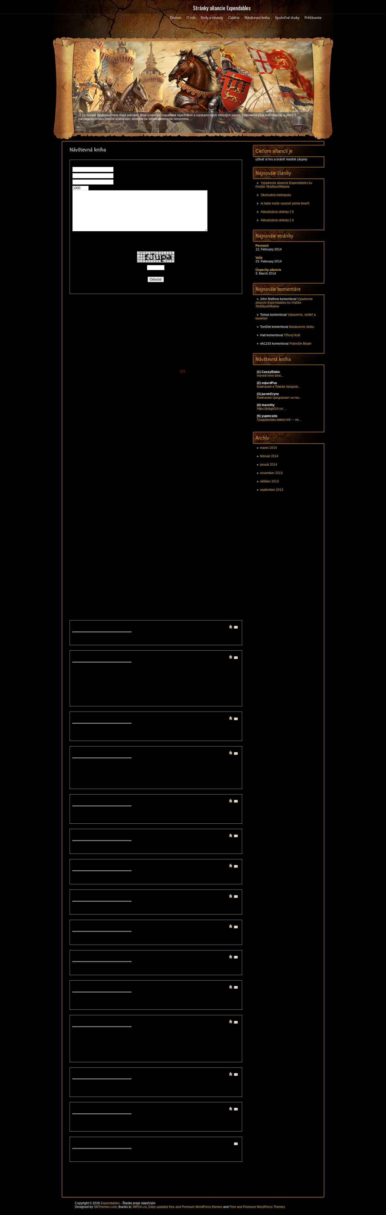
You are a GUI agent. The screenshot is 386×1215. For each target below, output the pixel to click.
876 (202, 466)
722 (175, 438)
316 (136, 362)
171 (169, 334)
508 (84, 400)
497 (176, 395)
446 (169, 386)
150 (195, 329)
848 (182, 461)
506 (235, 395)
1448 (122, 603)
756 (235, 442)
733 (84, 442)
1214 (198, 542)
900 (195, 471)
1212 (181, 542)
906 (235, 471)
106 (235, 320)
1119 (232, 518)
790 (130, 452)
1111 (169, 518)
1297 (97, 565)
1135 (200, 523)
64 (189, 315)
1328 (198, 570)
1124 (111, 523)
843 (149, 461)
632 (77, 423)
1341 (147, 575)
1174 (192, 532)
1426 (223, 594)
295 (162, 357)
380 (228, 372)
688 (116, 433)
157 (77, 334)
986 (105, 490)
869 (156, 466)
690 (130, 433)
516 (136, 400)
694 (156, 433)
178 (215, 334)
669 (156, 428)
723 (182, 438)
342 (143, 367)
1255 (223, 551)
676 (202, 428)
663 (116, 428)
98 (185, 320)
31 (199, 310)
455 (228, 386)
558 (84, 409)
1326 (181, 570)
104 (222, 320)
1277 (88, 560)
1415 (130, 594)
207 (77, 343)
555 (228, 405)
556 (235, 405)
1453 (164, 603)
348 (182, 367)
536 (103, 405)
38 (232, 310)
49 (118, 315)
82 (109, 320)
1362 (164, 579)
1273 (214, 556)
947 (176, 480)
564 (123, 409)
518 (149, 400)
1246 (147, 551)
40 (75, 315)
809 (90, 457)
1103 (104, 518)
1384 (189, 584)
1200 (80, 542)
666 (136, 428)
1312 (223, 565)
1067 (122, 509)
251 (202, 348)
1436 (147, 598)
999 (191, 490)
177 (208, 334)
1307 (181, 565)
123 (181, 324)
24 (166, 310)
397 (176, 376)
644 (156, 423)
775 (195, 447)
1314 (80, 570)
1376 (122, 584)
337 (110, 367)
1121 (86, 523)
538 (116, 405)
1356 (114, 579)
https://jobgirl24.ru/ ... (271, 409)
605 (228, 414)
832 (77, 461)
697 (176, 433)
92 (157, 320)
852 (208, 461)
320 (162, 362)
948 (182, 480)
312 (110, 362)
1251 (189, 551)
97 (180, 320)
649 (189, 423)
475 (195, 390)
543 (149, 405)
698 (182, 433)
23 (162, 310)
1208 (148, 542)
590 (130, 414)
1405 (206, 589)
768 (149, 447)
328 (215, 362)
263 (116, 353)
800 (195, 452)
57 (156, 315)
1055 (181, 504)
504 (222, 395)
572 (176, 409)
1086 (122, 513)
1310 (206, 565)
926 (202, 475)
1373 (97, 584)
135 (97, 329)
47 (109, 315)
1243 (122, 551)
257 (77, 353)
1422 (189, 594)
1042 (231, 499)
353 (215, 367)
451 (202, 386)
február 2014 (269, 456)
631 (234, 419)
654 (222, 423)
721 (169, 438)
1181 (86, 537)
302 (208, 357)
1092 (172, 513)
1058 (206, 504)
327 (208, 362)
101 (202, 320)
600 (195, 414)
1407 (223, 589)
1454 (172, 603)
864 (123, 466)
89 (142, 320)
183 (84, 338)
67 (203, 315)
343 (149, 367)
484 (90, 395)
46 (104, 315)
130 (226, 324)
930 (228, 475)
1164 (111, 532)
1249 (172, 551)
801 (202, 452)
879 (222, 466)
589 (123, 414)
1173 (184, 532)
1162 (94, 532)
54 (142, 315)
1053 (164, 504)
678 (215, 428)
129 (220, 324)
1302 (139, 565)
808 (84, 457)
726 (202, 438)
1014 (156, 494)
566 (136, 409)
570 (162, 409)
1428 (80, 598)
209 (90, 343)
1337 (114, 575)
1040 (214, 499)
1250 (181, 551)
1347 (198, 575)
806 (235, 452)
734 (90, 442)
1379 (147, 584)
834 (90, 461)
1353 (88, 579)
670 (162, 428)
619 (156, 419)
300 (195, 357)
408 (84, 381)
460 (97, 390)
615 (129, 419)
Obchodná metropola (276, 195)
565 (130, 409)
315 (129, 362)
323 (182, 362)
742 (143, 442)
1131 (168, 523)
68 (208, 315)
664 (123, 428)
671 (169, 428)
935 (97, 480)
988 (118, 490)
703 (215, 433)
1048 (122, 504)
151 (202, 329)
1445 (223, 598)
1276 (80, 560)
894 (156, 471)
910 (97, 475)
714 (123, 438)
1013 (147, 494)
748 (182, 442)
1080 (231, 509)
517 (142, 400)
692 (143, 433)
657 (77, 428)
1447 (114, 603)
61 (175, 315)
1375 (114, 584)
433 (84, 386)
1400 (164, 589)
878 (215, 466)
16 (129, 310)
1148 (143, 527)
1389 (231, 584)
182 (77, 338)
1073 (172, 509)
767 (143, 447)
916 (136, 475)
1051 (147, 504)
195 (162, 338)
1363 (172, 579)
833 (84, 461)
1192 (176, 537)
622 (175, 419)
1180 (78, 537)
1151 (168, 527)
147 (176, 329)
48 (113, 315)
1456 (189, 603)
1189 (151, 537)
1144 (111, 527)
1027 (105, 499)
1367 (206, 579)
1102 (96, 518)
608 (84, 419)
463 (116, 390)
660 (97, 428)
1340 (139, 575)
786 (103, 452)
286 (103, 357)
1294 (231, 560)
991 (138, 490)
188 (116, 338)
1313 (231, 565)
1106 (129, 518)
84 (119, 320)
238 (116, 348)
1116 (208, 518)
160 (97, 334)
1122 (94, 523)
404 (222, 376)
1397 (139, 589)
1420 (172, 594)
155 (228, 329)
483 (84, 395)
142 (143, 329)
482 (77, 395)
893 (149, 471)
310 (97, 362)
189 (123, 338)
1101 (88, 518)
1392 (97, 589)
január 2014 (268, 464)
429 (221, 381)
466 (136, 390)
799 (189, 452)
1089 (147, 513)
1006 (89, 494)
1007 (97, 494)
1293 (223, 560)
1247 (156, 551)
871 (169, 466)
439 (123, 386)
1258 (88, 556)
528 (215, 400)
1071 (156, 509)
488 (116, 395)
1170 (160, 532)
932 (77, 480)
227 (208, 343)
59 (165, 315)
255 (228, 348)
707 (77, 438)
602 (208, 414)
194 (156, 338)
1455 (181, 603)
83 (114, 320)
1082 (88, 513)
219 (156, 343)
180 (228, 334)
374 (189, 372)
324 (188, 362)
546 (169, 405)
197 (176, 338)
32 (204, 310)
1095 (198, 513)
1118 (224, 518)
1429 (88, 598)
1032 (147, 499)
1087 (130, 513)
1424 (206, 594)
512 (110, 400)
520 (162, 400)
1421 (181, 594)
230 (228, 343)
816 (136, 457)
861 (103, 466)
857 (77, 466)
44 (94, 315)
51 (127, 315)
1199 (233, 537)
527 (208, 400)
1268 (172, 556)
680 (228, 428)
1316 (97, 570)
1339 (130, 575)
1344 (172, 575)
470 (162, 390)
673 (182, 428)
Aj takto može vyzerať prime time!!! (284, 203)
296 (169, 357)
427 (208, 381)
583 (84, 414)
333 (84, 367)
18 (138, 310)
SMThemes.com (105, 1207)
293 (149, 357)
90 (147, 320)
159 (90, 334)
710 (97, 438)
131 (233, 324)
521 (169, 400)
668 (149, 428)
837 (110, 461)
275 (195, 353)
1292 (214, 560)
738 (116, 442)
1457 (198, 603)
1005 (80, 494)
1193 (184, 537)
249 (189, 348)
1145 (119, 527)
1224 (122, 546)
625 (195, 419)
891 (136, 471)
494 (156, 395)
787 (110, 452)
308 (84, 362)
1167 (135, 532)
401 (202, 376)
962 (110, 485)
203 (215, 338)
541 (136, 405)
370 (162, 372)
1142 (94, 527)
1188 (143, 537)
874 (189, 466)
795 (162, 452)
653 (215, 423)
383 (84, 376)
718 (149, 438)
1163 (103, 532)
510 (97, 400)
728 (215, 438)
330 (228, 362)
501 (202, 395)
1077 (206, 509)
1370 (231, 579)
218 (149, 343)
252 (208, 348)
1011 (130, 494)
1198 (225, 537)
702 (208, 433)
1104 (112, 518)
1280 (114, 560)
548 (182, 405)
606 (235, 414)
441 (136, 386)
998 (184, 490)
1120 (78, 523)
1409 (80, 594)
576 (202, 409)
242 (143, 348)
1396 (130, 589)
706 (235, 433)
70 (217, 315)
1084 (105, 513)
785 (97, 452)
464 (123, 390)
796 (169, 452)
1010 (122, 494)
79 (95, 320)
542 (143, 405)
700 (195, 433)
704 (222, 433)
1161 (86, 532)
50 (123, 315)
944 (156, 480)
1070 (147, 509)
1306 (173, 565)
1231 (181, 546)
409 (90, 381)
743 (149, 442)
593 (149, 414)
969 (156, 485)
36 (223, 310)
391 (136, 376)
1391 (88, 589)
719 (156, 438)
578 (215, 409)
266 (136, 353)
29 (190, 310)
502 (208, 395)
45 (99, 315)
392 (143, 376)
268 (149, 353)
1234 (206, 546)
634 (90, 423)
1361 (156, 579)
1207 (139, 542)
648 (182, 423)
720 (162, 438)
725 (195, 438)
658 (84, 428)
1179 (233, 532)
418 (149, 381)
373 (183, 372)
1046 (105, 504)
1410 (89, 594)
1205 (122, 542)
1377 (130, 584)
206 (235, 338)
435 (97, 386)
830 (228, 457)
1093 (181, 513)
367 (143, 372)
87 (133, 320)
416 (136, 381)
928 (215, 475)
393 (149, 376)
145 (162, 329)
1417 (147, 594)
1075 (189, 509)
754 (222, 442)
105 (228, 320)
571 (169, 409)
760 (97, 447)
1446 (231, 598)
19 (143, 310)
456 (235, 386)
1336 (105, 575)
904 (222, 471)
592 (143, 414)
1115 (200, 518)
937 (110, 480)
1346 (189, 575)
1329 (206, 570)
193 (149, 338)
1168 (143, 532)
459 (90, 390)
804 (222, 452)
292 (143, 357)
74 (236, 315)
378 (215, 372)
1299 (114, 565)
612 (110, 419)
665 (130, 428)
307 (77, 362)
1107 (137, 518)
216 (136, 343)
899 (189, 471)
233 (84, 348)
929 (221, 475)
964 (123, 485)
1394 (114, 589)
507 (77, 400)
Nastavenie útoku (301, 327)
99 (190, 320)
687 (110, 433)
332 (77, 367)
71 (222, 315)
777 (208, 447)
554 (222, 405)
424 (188, 381)
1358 (130, 579)
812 (110, 457)
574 (189, 409)
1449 (130, 603)
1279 (105, 560)
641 (136, 423)
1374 (105, 584)
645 (162, 423)
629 (221, 419)
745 (162, 442)
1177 (217, 532)
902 (208, 471)
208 (84, 343)
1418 (156, 594)
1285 (156, 560)
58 (161, 315)
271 (169, 353)
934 (90, 480)
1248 (164, 551)
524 (188, 400)
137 (110, 329)
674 (189, 428)
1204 (114, 542)
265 (130, 353)
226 (202, 343)
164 (123, 334)
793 (149, 452)
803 (215, 452)
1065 (105, 509)
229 (221, 343)
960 (97, 485)
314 (123, 362)
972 (176, 485)
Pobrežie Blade (300, 343)
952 (208, 480)
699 (189, 433)
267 (143, 353)
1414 (122, 594)
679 (222, 428)
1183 (103, 537)
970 (162, 485)
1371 (80, 584)
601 (202, 414)
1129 (151, 523)
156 (235, 329)
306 (235, 357)
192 (143, 338)
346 (169, 367)
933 (84, 480)
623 (182, 419)
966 (136, 485)
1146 (127, 527)
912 (110, 475)
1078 (214, 509)
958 (84, 485)
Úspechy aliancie (268, 270)
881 (235, 466)
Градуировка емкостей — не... (279, 420)
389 (123, 376)
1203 (105, 542)
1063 (88, 509)
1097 (214, 513)
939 (123, 480)
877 (208, 466)
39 (237, 310)
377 (208, 372)
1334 (88, 575)
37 (228, 310)
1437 (156, 598)
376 (202, 372)
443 (149, 386)
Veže (259, 258)
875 (195, 466)
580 (228, 409)
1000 (198, 490)
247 (176, 348)
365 (130, 372)
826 (202, 457)
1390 (80, 589)
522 (175, 400)
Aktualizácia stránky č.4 (277, 220)
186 (103, 338)
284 (90, 357)
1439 (172, 598)
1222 (105, 546)
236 (103, 348)
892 (143, 471)
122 (174, 324)
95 (171, 320)
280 (228, 353)
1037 (189, 499)
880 (228, 466)
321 (169, 362)
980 (228, 485)
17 (133, 310)
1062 (80, 509)
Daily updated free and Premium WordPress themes (185, 1207)
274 (189, 353)
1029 (122, 499)
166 (136, 334)
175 (195, 334)
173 (182, 334)
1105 (120, 518)
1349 (214, 575)
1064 (97, 509)
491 (136, 395)
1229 (164, 546)
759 (90, 447)
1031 (139, 499)
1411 (97, 594)
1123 (103, 523)
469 (156, 390)
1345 (181, 575)
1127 (135, 523)
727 (208, 438)
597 (176, 414)
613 (116, 419)
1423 (198, 594)
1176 (208, 532)
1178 (225, 532)
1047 (114, 504)
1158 (225, 527)
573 (182, 409)
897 (176, 471)
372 (176, 372)
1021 (214, 494)
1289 (189, 560)
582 (77, 414)
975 (195, 485)
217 (142, 343)
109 (92, 324)
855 (228, 461)
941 (136, 480)
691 (136, 433)
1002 (215, 490)
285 (97, 357)
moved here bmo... (270, 375)
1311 (214, 565)
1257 (80, 556)
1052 (156, 504)
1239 (88, 551)
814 (123, 457)
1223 (114, 546)
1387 (214, 584)
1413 (114, 594)
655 (228, 423)
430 (228, 381)
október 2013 (269, 481)
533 (84, 405)
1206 (131, 542)
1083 (97, 513)
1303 (148, 565)
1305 (164, 565)
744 (156, 442)
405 (228, 376)
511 (103, 400)
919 (156, 475)
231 (234, 343)
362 (110, 372)
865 (130, 466)
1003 (223, 490)
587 (110, 414)
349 (189, 367)
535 (97, 405)
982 (79, 490)
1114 (192, 518)
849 (189, 461)
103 (215, 320)
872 (176, 466)
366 (136, 372)
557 (77, 409)
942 (143, 480)
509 (90, 400)
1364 (181, 579)
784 (90, 452)
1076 (198, 509)
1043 (80, 504)
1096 (206, 513)
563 (116, 409)
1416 (139, 594)
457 (77, 390)
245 (162, 348)
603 (215, 414)
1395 (122, 589)
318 (149, 362)
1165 (119, 532)
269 (156, 353)
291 (136, 357)
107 (78, 324)
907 (77, 475)
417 (142, 381)
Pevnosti (262, 246)
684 (90, 433)
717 (142, 438)
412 (110, 381)
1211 (172, 542)
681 (235, 428)
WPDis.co (140, 1207)
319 (156, 362)
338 (116, 367)
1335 (97, 575)
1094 (189, 513)
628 (215, 419)
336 (103, 367)
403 (215, 376)
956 (235, 480)
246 (169, 348)
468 (149, 390)
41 (80, 315)
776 (202, 447)
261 (103, 353)
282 (77, 357)
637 (110, 423)
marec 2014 (268, 448)
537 (110, 405)
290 (130, 357)
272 (176, 353)
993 (151, 490)
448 (182, 386)
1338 (122, 575)
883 (84, 471)
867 (143, 466)
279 (222, 353)
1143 (103, 527)
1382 (172, 584)
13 (114, 310)
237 (110, 348)
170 (162, 334)
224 (188, 343)
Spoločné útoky (287, 17)
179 (222, 334)
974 (189, 485)
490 (130, 395)
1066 (114, 509)
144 (156, 329)
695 (162, 433)
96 (176, 320)
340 (130, 367)
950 (195, 480)
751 (202, 442)
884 (90, 471)
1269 (181, 556)
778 (215, 447)
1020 (206, 494)
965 (130, 485)
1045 (97, 504)
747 (176, 442)
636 (103, 423)
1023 (231, 494)
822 (175, 457)
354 (222, 367)
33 (209, 310)
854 (222, 461)
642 (143, 423)
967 (143, 485)
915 (129, 475)
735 (97, 442)
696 (169, 433)
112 (110, 324)
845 (162, 461)
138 (116, 329)
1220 (88, 546)
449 (189, 386)
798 (182, 452)
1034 (164, 499)
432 (77, 386)
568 (149, 409)
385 (97, 376)
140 (130, 329)
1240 (97, 551)
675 (195, 428)
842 (143, 461)
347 (176, 367)
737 (110, 442)
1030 (130, 499)
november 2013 (271, 473)
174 (189, 334)
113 (116, 324)
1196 (208, 537)
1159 (233, 527)
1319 (122, 570)
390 (130, 376)
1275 (231, 556)
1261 (114, 556)
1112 (177, 518)
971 (169, 485)
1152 (176, 527)
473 (182, 390)
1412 (105, 594)
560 (97, 409)
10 (100, 310)
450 (195, 386)
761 (103, 447)
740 (130, 442)
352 (208, 367)
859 (90, 466)
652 (208, 423)
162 (110, 334)
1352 (80, 579)
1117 (216, 518)
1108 (145, 518)
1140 (78, 527)
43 (90, 315)
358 (84, 372)
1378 (139, 584)
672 (176, 428)
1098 (223, 513)
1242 (114, 551)
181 (235, 334)
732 (77, 442)
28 (185, 310)
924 (188, 475)
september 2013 (271, 490)
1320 (130, 570)
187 (110, 338)
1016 (172, 494)
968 (149, 485)
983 (85, 490)
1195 (200, 537)
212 (110, 343)
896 (169, 471)
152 (208, 329)
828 (215, 457)
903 (215, 471)
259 (90, 353)
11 (105, 310)
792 (143, 452)
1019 (198, 494)
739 (123, 442)
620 (162, 419)
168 (149, 334)
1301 (131, 565)
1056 (189, 504)
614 (123, 419)
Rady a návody (212, 17)
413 (116, 381)
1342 (156, 575)
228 (215, 343)
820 (162, 457)
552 (208, 405)
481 (235, 390)
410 (97, 381)
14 (119, 310)
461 (103, 390)
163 (116, 334)
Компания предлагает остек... (279, 397)
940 (130, 480)
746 (169, 442)
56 (151, 315)
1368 (214, 579)
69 (213, 315)
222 (175, 343)
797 (176, 452)
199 (189, 338)
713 (116, 438)
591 (136, 414)
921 (169, 475)
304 (222, 357)
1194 (192, 537)
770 (162, 447)
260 (97, 353)
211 (103, 343)
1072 (164, 509)
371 (169, 372)
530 (228, 400)
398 (182, 376)
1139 (233, 523)
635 (97, 423)
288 (116, 357)
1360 (147, 579)
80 (100, 320)
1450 (139, 603)
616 (136, 419)
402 (208, 376)
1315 (88, 570)
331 (234, 362)
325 (195, 362)
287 (110, 357)
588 (116, 414)
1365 (189, 579)
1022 (223, 494)
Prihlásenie (313, 17)
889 (123, 471)
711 (103, 438)
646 (169, 423)
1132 (176, 523)
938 (116, 480)
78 (90, 320)
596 (169, 414)
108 (85, 324)
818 (149, 457)
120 (161, 324)
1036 (181, 499)
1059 (214, 504)
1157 (217, 527)
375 (195, 372)
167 (143, 334)
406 (235, 376)
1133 (184, 523)
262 (110, 353)
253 (215, 348)
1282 (130, 560)
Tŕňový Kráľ (292, 335)
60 (170, 315)
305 (228, 357)
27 (180, 310)
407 (77, 381)
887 (110, 471)
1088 (139, 513)
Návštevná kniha (257, 17)
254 (222, 348)
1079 (223, 509)
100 (195, 320)
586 (103, 414)
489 (123, 395)
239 (123, 348)
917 (142, 475)
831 (234, 457)
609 (90, 419)
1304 (156, 565)
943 (149, 480)
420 (162, 381)
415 (129, 381)
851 (202, 461)
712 (110, 438)
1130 (160, 523)
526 (202, 400)
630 (228, 419)
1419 (164, 594)
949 (189, 480)
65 (194, 315)
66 (198, 315)
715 (129, 438)
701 (202, 433)
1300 (122, 565)
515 (129, 400)
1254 (214, 551)
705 (228, 433)
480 (228, 390)
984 (92, 490)
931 (234, 475)
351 (202, 367)
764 (123, 447)
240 (130, 348)
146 (169, 329)
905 (228, 471)
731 (234, 438)
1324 (164, 570)
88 (138, 320)
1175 (200, 532)
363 (116, 372)
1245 (139, 551)
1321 (139, 570)
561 (103, 409)
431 (234, 381)
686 (103, 433)
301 (202, 357)
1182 (94, 537)
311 (103, 362)
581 (235, 409)
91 (152, 320)
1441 (189, 598)
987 (112, 490)
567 (143, 409)
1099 (231, 513)
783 (84, 452)
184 (90, 338)
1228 (156, 546)
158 (84, 334)
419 (156, 381)
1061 (231, 504)
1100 (80, 518)
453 (215, 386)
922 (175, 475)
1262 (122, 556)
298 (182, 357)
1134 (192, 523)
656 (235, 423)
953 (215, 480)
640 (130, 423)
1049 (130, 504)
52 (132, 315)
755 (228, 442)
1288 (181, 560)
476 (202, 390)
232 (77, 348)
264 (123, 353)
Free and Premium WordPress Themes (257, 1207)
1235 (214, 546)
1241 (105, 551)
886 (103, 471)
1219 (80, 546)
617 (142, 419)
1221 (97, 546)
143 (149, 329)
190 (130, 338)
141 (136, 329)
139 (123, 329)
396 (169, 376)
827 (208, 457)
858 (84, 466)
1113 (184, 518)
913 (116, 475)
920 (162, 475)
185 (97, 338)
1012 (139, 494)
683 (84, 433)
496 (169, 395)
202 (208, 338)
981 (235, 485)
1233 (198, 546)
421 (169, 381)
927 (208, 475)
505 (228, 395)
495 (162, 395)
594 (156, 414)
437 (110, 386)
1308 (190, 565)
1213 (189, 542)
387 (110, 376)
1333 (80, 575)
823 (182, 457)
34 (214, 310)
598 (182, 414)
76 (81, 320)
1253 (206, 551)
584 (90, 414)
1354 (97, 579)
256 (235, 348)
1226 (139, 546)
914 (123, 475)
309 (90, 362)
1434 (130, 598)
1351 (231, 575)
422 (175, 381)
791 (136, 452)
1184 (111, 537)
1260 (105, 556)
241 (136, 348)
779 (222, 447)
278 (215, 353)
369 (156, 372)
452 (208, 386)
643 (149, 423)
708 (84, 438)
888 (116, 471)
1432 (114, 598)
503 (215, 395)
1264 (139, 556)
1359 (139, 579)
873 (182, 466)
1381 (164, 584)
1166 (127, 532)
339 (123, 367)
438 (116, 386)
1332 (231, 570)
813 (116, 457)
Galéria (233, 17)
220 (162, 343)
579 (222, 409)
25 (171, 310)
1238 (80, 551)
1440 (181, 598)
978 (215, 485)
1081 (80, 513)
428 (215, 381)
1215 (206, 542)
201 (202, 338)
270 (162, 353)
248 (182, 348)
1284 (147, 560)
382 (77, 376)
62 (179, 315)
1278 (97, 560)
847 (176, 461)
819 (156, 457)
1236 (223, 546)
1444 (214, 598)
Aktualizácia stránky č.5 (277, 212)
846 (169, 461)
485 (97, 395)
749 (189, 442)
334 (90, 367)
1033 (156, 499)
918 (149, 475)
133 (84, 329)
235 (97, 348)
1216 (214, 542)
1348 (206, 575)
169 (156, 334)
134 (90, 329)
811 (103, 457)
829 (221, 457)
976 (202, 485)
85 (124, 320)
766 (136, 447)
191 (136, 338)
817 (142, 457)
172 (176, 334)
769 (156, 447)
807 (77, 457)
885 (97, 471)
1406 (214, 589)
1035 (172, 499)
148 (182, 329)
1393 (105, 589)
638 (116, 423)
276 (202, 353)
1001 (206, 490)
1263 (130, 556)
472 (176, 390)
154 (222, 329)
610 (97, 419)
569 (156, 409)
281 (235, 353)
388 (116, 376)
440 (130, 386)
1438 (164, 598)
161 (103, 334)
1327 (189, 570)
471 (169, 390)
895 (162, 471)
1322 (147, 570)
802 (208, 452)
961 (103, 485)
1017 (181, 494)
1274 (223, 556)
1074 (181, 509)
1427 (231, 594)
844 (156, 461)
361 (103, 372)
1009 (114, 494)
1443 (206, 598)
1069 (139, 509)
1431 (105, 598)
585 (97, 414)
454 (222, 386)
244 (156, 348)
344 (156, 367)
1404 (198, 589)
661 (103, 428)
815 (129, 457)
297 (176, 357)
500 (195, 395)
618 (149, 419)
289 (123, 357)
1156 (208, 527)
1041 (223, 499)
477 (208, 390)
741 (136, 442)
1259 (97, 556)
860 (97, 466)
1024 (80, 499)
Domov (175, 17)
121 (167, 324)
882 (77, 471)
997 (177, 490)
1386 (206, 584)
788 (116, 452)
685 (97, 433)
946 (169, 480)
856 (235, 461)
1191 (168, 537)
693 (149, 433)
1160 (78, 532)
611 (103, 419)
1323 (156, 570)
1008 (105, 494)
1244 (130, 551)
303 (215, 357)
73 (231, 315)
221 (169, 343)
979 (222, 485)
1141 (86, 527)
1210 (164, 542)
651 (202, 423)
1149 (151, 527)
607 (77, 419)
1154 (192, 527)
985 (99, 490)
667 (143, 428)
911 (103, 475)
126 (200, 324)
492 (143, 395)
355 (228, 367)
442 (143, 386)
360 (97, 372)
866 (136, 466)
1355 (105, 579)
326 (202, 362)
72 (227, 315)
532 (77, 405)
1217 (223, 542)
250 (195, 348)
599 (189, 414)
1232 (189, 546)
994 (158, 490)
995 (164, 490)
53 (137, 315)
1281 (122, 560)
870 (162, 466)
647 (176, 423)
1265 (147, 556)
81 (105, 320)
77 (86, 320)
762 (110, 447)
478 (215, 390)
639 (123, 423)
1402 (181, 589)
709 (90, 438)
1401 (172, 589)
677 (208, 428)
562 (110, 409)
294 (156, 357)
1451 (147, 603)
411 (103, 381)
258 (84, 353)
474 (189, 390)
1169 (151, 532)
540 (130, 405)
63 (184, 315)
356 (235, 367)
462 (110, 390)
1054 (172, 504)
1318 (114, 570)
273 (182, 353)
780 (228, 447)
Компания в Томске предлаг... (278, 386)
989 (125, 490)
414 (123, 381)
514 (123, 400)
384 (90, 376)
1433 (122, 598)
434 (90, 386)
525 (195, 400)
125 (194, 324)
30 (195, 310)
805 (228, 452)
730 (228, 438)
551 (202, 405)
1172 (176, 532)
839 (123, 461)
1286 (164, 560)
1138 (225, 523)
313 (116, 362)
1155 (200, 527)
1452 (156, 603)
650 (195, 423)
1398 (147, 589)
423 (182, 381)
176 (202, 334)
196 (169, 338)
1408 (231, 589)
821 (169, 457)
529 (221, 400)
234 (90, 348)
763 (116, 447)
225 (195, 343)
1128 (143, 523)
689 (123, 433)
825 (195, 457)
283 (84, 357)
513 (116, 400)
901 (202, 471)
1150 (160, 527)
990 (131, 490)
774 (189, 447)
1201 (89, 542)
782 (77, 452)
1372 (88, 584)
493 (149, 395)
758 (84, 447)
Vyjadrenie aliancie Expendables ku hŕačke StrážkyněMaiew (283, 184)
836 (103, 461)
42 (85, 315)
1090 (156, 513)
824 (188, 457)
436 (103, 386)
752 (208, 442)
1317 (105, 570)
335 (97, 367)
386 (103, 376)
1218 (231, 542)
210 (97, 343)
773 (182, 447)
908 (84, 475)
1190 (160, 537)
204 (222, 338)
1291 (206, 560)
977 (208, 485)
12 (110, 310)
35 (218, 310)
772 (176, 447)
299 (189, 357)
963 (116, 485)
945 (162, 480)
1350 (223, 575)
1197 (217, 537)
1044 (88, 504)
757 (77, 447)
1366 (198, 579)
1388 (223, 584)
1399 (156, 589)
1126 (127, 523)
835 (97, 461)
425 (195, 381)
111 (104, 324)
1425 (214, 594)
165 (130, 334)
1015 (164, 494)
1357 (122, 579)
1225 (130, 546)
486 (103, 395)
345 (162, 367)
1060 (223, 504)
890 (130, 471)
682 (77, 433)
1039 (206, 499)
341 (136, 367)
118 (148, 324)
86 (128, 320)
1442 (198, 598)
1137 (217, 523)
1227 (147, 546)
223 (182, 343)
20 (147, 310)
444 (156, 386)
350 (195, 367)
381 (235, 372)
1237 (231, 546)
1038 (198, 499)
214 (123, 343)
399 (189, 376)
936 (103, 480)
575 (195, 409)
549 (189, 405)
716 (136, 438)
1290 (198, 560)
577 (208, 409)
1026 (97, 499)
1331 (223, 570)
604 (222, 414)
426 (202, 381)
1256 (231, 551)
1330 (214, 570)
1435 (139, 598)
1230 (172, 546)
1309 (198, 565)
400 (195, 376)
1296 (89, 565)
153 (215, 329)
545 (162, 405)
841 (136, 461)
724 (188, 438)
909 (90, 475)
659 (90, 428)
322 (175, 362)
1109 (153, 518)
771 (169, 447)
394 (156, 376)
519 (156, 400)
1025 (88, 499)
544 (156, 405)
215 (129, 343)
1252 (198, 551)
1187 (135, 537)
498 (182, 395)
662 (110, 428)
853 (215, 461)
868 (149, 466)
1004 (232, 490)
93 (161, 320)
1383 (181, 584)
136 (103, 329)
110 (98, 324)
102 (208, 320)
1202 (97, 542)
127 (207, 324)
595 (162, 414)
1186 (127, 537)
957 (77, 485)
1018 (189, 494)
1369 (223, 579)
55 (146, 315)
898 (182, 471)
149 (189, 329)
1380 (156, 584)
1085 (114, 513)
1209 (156, 542)
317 (142, 362)
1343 (164, 575)
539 (123, 405)
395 (162, 376)
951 (202, 480)
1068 (130, 509)
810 (97, 457)
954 (222, 480)
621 (169, 419)
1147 (135, 527)
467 (143, 390)
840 (130, 461)
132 (77, 329)
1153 (184, 527)
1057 (198, 504)
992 (145, 490)
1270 (189, 556)
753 (215, 442)
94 (166, 320)
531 (234, 400)
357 (77, 372)
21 (152, 310)
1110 (161, 518)
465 (130, 390)
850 (195, 461)
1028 (114, 499)
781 (235, 447)
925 (195, 475)
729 (221, 438)
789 (123, 452)
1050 (139, 504)
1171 (168, 532)
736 (103, 442)
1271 (198, 556)
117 (142, 324)
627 (208, 419)
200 (195, 338)
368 (149, 372)
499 (189, 395)
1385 (198, 584)
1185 (119, 537)
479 (222, 390)
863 (116, 466)
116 (135, 324)
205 (228, 338)
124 (187, 324)
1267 (164, 556)
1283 (139, 560)
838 (116, 461)
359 (90, 372)
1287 (172, 560)
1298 (105, 565)
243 (149, 348)
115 (129, 324)
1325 (172, 570)
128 (213, 324)
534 (90, 405)
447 (176, 386)
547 (176, 405)
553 (215, 405)
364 (123, 372)
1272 (206, 556)
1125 (119, 523)
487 (110, 395)
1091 (164, 513)
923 (182, 475)
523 (182, 400)
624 (188, 419)
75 (76, 320)
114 (123, 324)
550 (195, 405)
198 (182, 338)
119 (154, 324)
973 (182, 485)
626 (202, 419)
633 (84, 423)
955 (228, 480)
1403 (189, 589)
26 (176, 310)
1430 (97, 598)
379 (222, 372)
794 (156, 452)
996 (171, 490)
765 (130, 447)
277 (208, 353)
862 (110, 466)
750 (195, 442)
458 (84, 390)
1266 (156, 556)
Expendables (110, 1203)
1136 (208, 523)
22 (157, 310)
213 (116, 343)
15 (124, 310)
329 (221, 362)
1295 (80, 565)
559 (90, 409)
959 (90, 485)
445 (162, 386)
